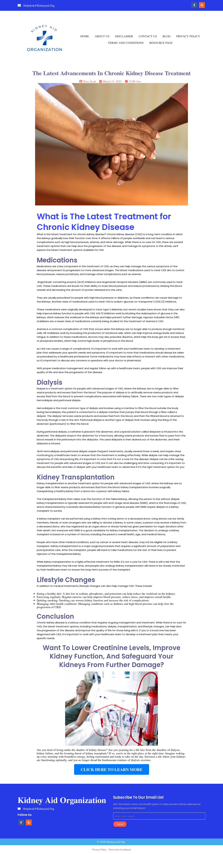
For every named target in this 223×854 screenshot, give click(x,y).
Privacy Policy (99, 849)
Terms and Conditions (119, 849)
